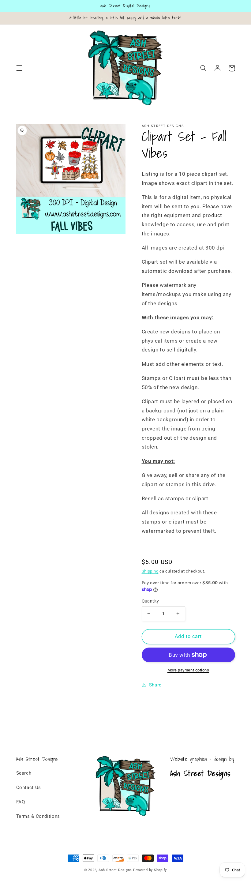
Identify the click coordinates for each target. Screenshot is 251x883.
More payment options (188, 670)
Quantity (150, 601)
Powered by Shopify (150, 870)
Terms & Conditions (38, 816)
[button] (19, 68)
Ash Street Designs (115, 870)
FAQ (20, 802)
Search (24, 773)
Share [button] (155, 685)
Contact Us (28, 787)
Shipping (150, 571)
